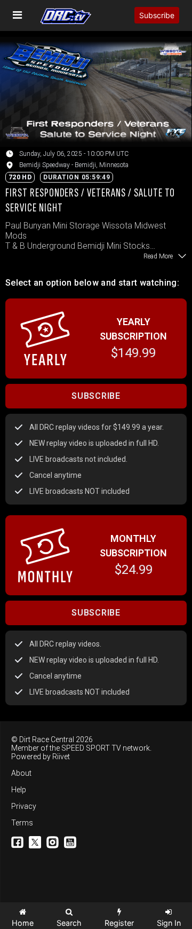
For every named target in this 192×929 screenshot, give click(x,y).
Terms (22, 822)
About (21, 773)
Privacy (23, 806)
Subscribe (156, 15)
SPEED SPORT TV (91, 748)
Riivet (61, 756)
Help (18, 789)
